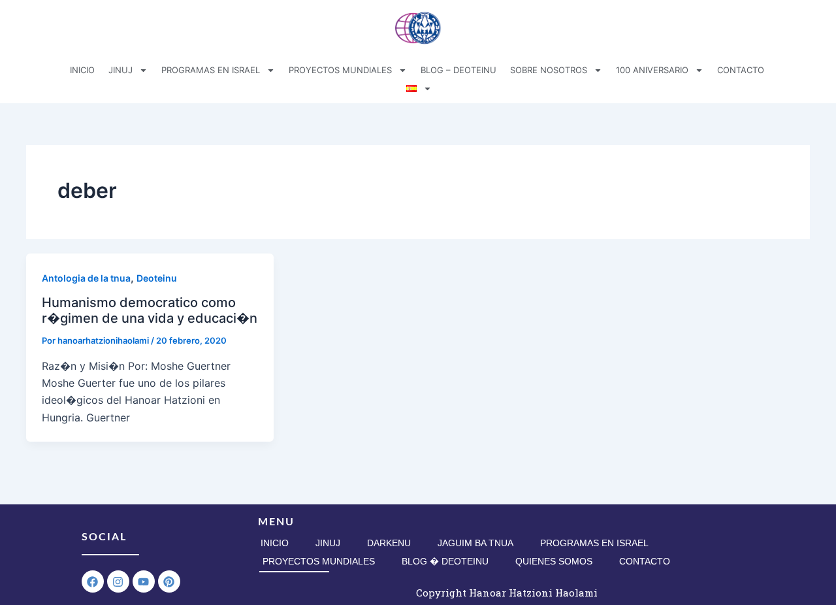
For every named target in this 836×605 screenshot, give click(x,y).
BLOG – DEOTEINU (458, 70)
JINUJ (120, 70)
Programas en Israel (594, 543)
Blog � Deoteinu (445, 561)
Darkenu (389, 543)
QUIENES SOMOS (553, 561)
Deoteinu (157, 278)
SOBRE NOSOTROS (548, 70)
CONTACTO (740, 70)
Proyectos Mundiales (319, 561)
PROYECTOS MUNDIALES (340, 70)
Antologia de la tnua (86, 278)
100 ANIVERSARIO (652, 70)
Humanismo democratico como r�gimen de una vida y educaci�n (149, 311)
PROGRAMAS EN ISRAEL (210, 70)
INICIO (82, 70)
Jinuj (327, 543)
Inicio (275, 543)
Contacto (644, 561)
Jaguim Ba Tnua (475, 543)
